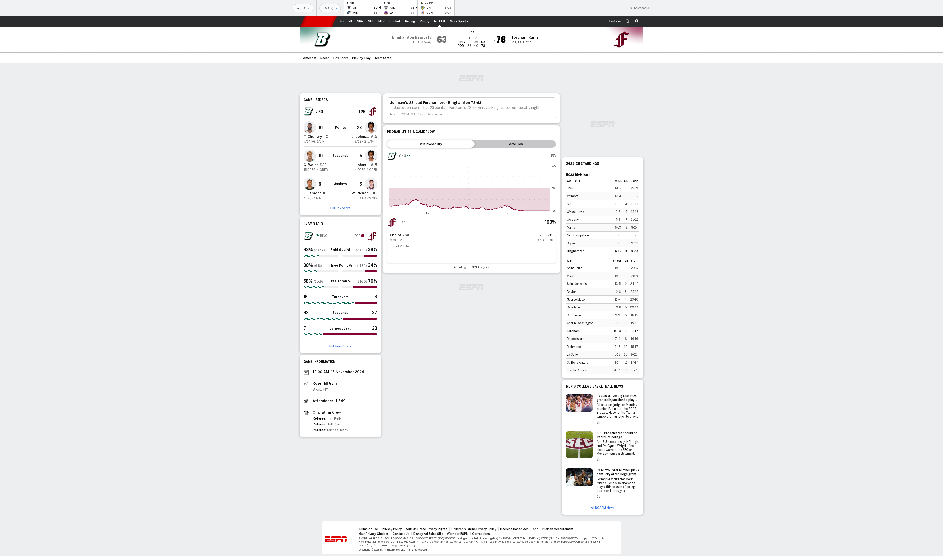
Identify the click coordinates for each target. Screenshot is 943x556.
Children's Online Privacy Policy (473, 529)
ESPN (318, 21)
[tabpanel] (471, 210)
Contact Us (401, 534)
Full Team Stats (340, 346)
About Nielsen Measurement (553, 529)
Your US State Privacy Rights (426, 529)
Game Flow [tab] (515, 144)
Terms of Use (368, 529)
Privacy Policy (392, 529)
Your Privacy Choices (374, 534)
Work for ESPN (457, 534)
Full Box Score (340, 208)
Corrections (481, 534)
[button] (628, 21)
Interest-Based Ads (514, 529)
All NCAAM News (602, 508)
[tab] (431, 144)
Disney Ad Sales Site (428, 534)
